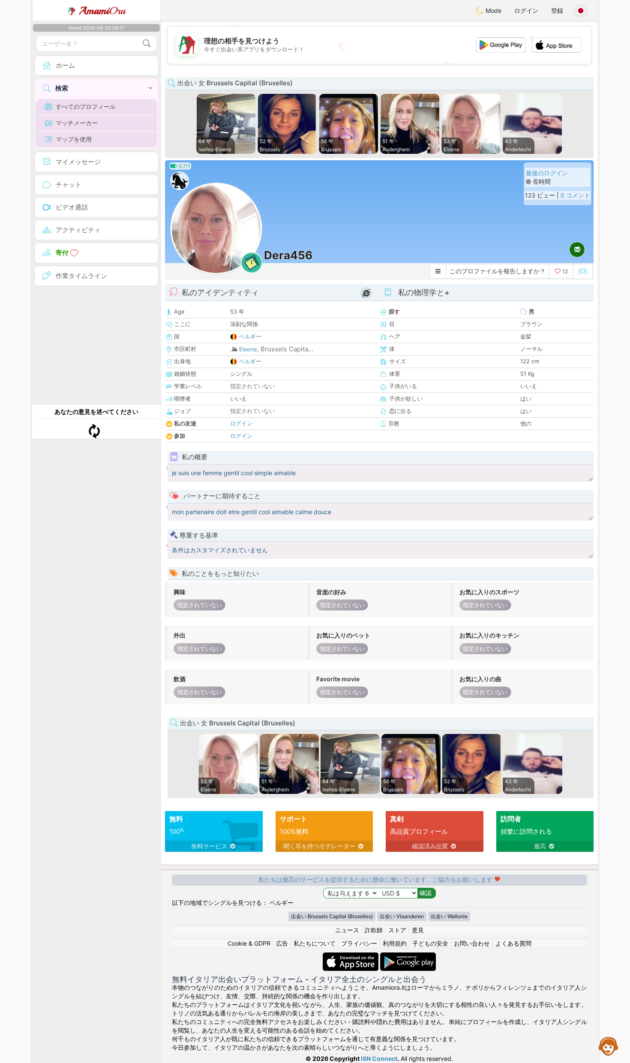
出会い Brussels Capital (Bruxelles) (332, 916)
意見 (418, 930)
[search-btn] (146, 43)
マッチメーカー (77, 122)
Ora (102, 10)
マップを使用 (74, 139)
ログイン (526, 10)
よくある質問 (513, 943)
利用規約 (395, 943)
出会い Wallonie (449, 916)
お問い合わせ (472, 943)
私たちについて (315, 943)
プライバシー (359, 943)
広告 (282, 943)
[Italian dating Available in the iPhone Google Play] (408, 956)
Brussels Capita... (287, 349)
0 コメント (575, 195)
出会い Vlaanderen (402, 916)
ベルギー (250, 336)
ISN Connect (379, 1058)
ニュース (347, 930)
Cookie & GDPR (249, 943)
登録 (557, 10)
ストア (397, 930)
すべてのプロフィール (86, 106)
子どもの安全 (430, 943)
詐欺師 (374, 930)
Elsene (248, 349)
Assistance (608, 1046)
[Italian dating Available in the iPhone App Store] (351, 956)
